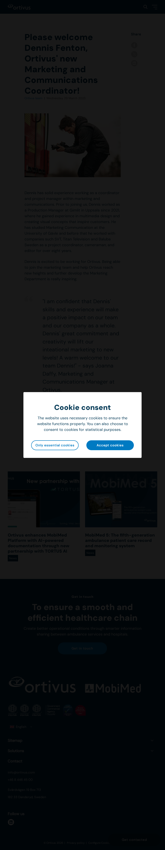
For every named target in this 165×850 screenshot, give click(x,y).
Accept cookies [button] (110, 445)
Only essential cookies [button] (55, 445)
